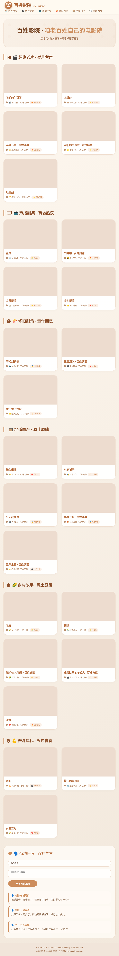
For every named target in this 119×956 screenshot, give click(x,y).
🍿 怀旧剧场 (61, 10)
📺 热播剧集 (45, 10)
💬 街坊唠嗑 (95, 10)
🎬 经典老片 (28, 10)
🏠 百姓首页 (11, 10)
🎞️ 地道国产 (78, 10)
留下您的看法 (24, 884)
